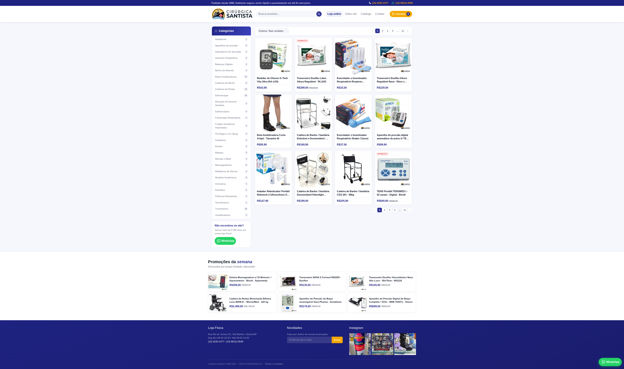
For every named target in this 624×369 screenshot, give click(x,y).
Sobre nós (351, 14)
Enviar (337, 340)
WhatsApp (227, 240)
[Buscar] (319, 14)
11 (403, 31)
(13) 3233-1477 (380, 3)
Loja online (334, 14)
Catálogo (366, 14)
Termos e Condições (274, 364)
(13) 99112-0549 (404, 3)
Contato (379, 14)
